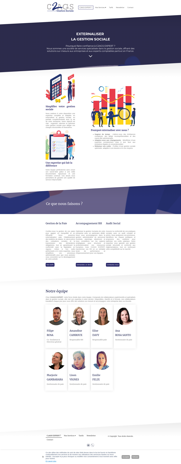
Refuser (135, 457)
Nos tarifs (50, 265)
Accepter (125, 457)
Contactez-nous (113, 265)
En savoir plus (51, 461)
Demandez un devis (84, 265)
